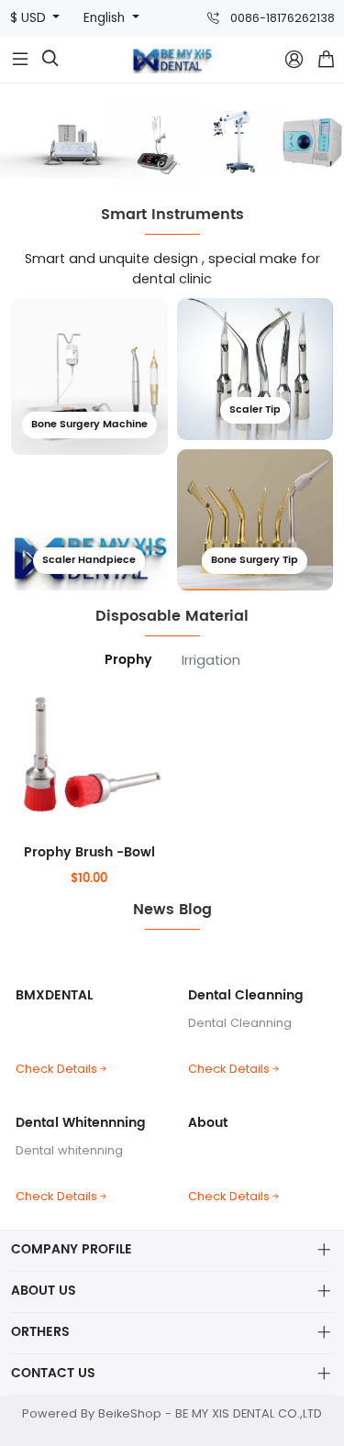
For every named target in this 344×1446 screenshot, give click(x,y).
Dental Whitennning (81, 1122)
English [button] (105, 18)
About (207, 1122)
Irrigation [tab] (211, 660)
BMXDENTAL (54, 995)
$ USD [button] (30, 18)
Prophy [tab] (128, 660)
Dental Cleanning (246, 995)
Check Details (56, 1068)
